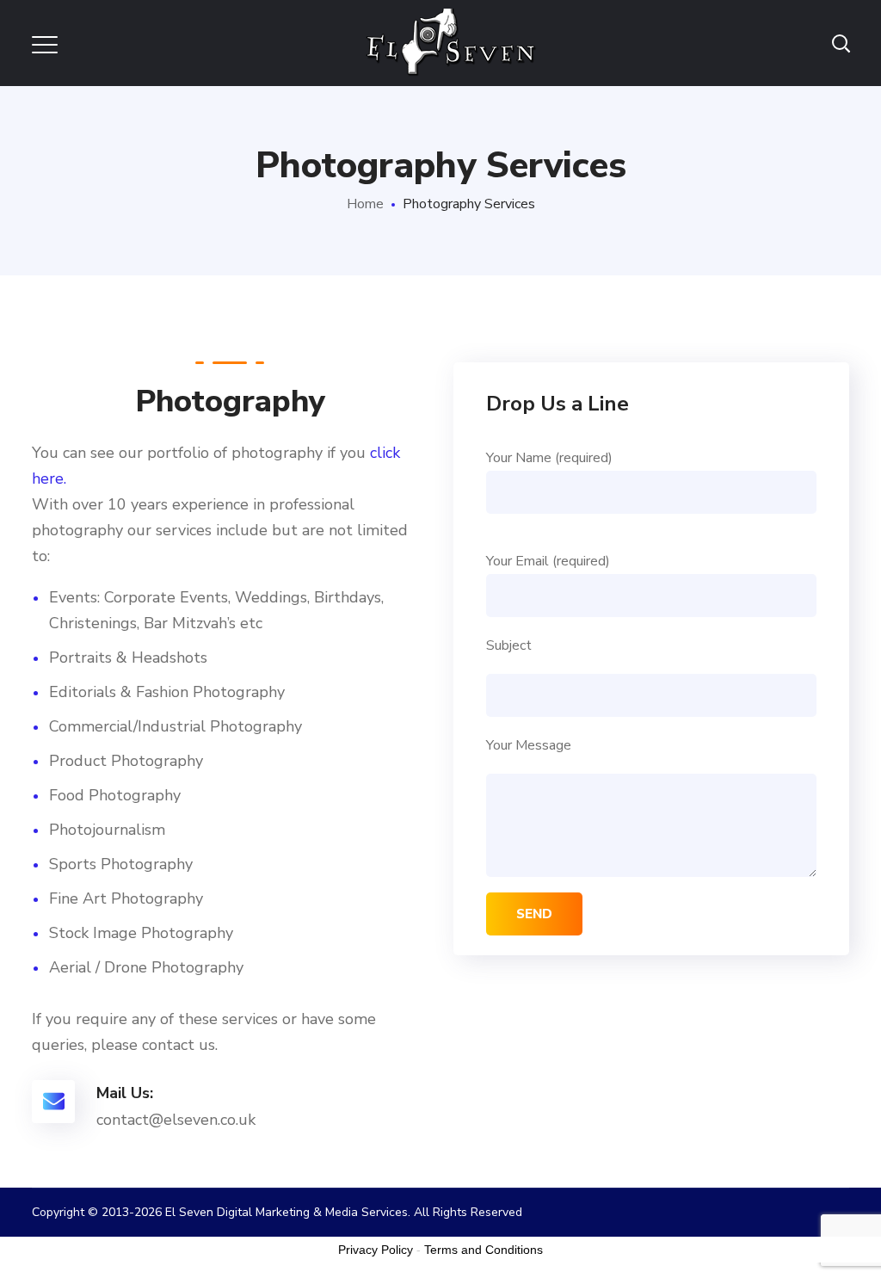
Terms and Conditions (483, 1249)
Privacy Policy (375, 1249)
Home (365, 203)
